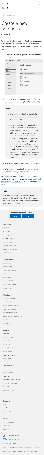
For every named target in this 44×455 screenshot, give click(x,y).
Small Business (7, 358)
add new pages (17, 181)
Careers (5, 404)
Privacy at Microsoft (8, 415)
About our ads (21, 451)
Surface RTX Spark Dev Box (10, 238)
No (28, 216)
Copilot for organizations (9, 242)
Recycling (13, 451)
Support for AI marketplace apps (11, 379)
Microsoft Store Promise (9, 284)
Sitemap (5, 448)
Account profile (7, 263)
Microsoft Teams (7, 351)
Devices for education (9, 302)
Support (5, 8)
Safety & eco (6, 451)
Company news (7, 411)
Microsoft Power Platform (10, 348)
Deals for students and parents (11, 320)
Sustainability (6, 429)
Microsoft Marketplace (9, 387)
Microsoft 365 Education (9, 309)
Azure (4, 369)
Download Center (7, 266)
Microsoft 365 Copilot (9, 355)
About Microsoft (7, 408)
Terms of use (28, 448)
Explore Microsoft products (10, 249)
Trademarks (37, 448)
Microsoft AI (6, 333)
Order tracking (7, 277)
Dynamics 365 (6, 341)
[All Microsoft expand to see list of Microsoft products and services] (3, 3)
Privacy (22, 448)
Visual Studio (6, 394)
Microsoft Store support (9, 270)
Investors (5, 418)
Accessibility (6, 426)
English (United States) (12, 435)
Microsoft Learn (7, 376)
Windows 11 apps (7, 253)
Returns (5, 274)
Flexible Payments (8, 288)
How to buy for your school (10, 312)
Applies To (6, 34)
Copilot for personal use (9, 245)
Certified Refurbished (8, 281)
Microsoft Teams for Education (11, 305)
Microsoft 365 (6, 344)
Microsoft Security (8, 337)
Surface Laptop (7, 231)
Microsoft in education (9, 298)
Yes (15, 216)
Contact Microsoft (14, 448)
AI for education (7, 323)
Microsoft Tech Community (10, 383)
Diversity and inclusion (9, 422)
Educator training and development (12, 316)
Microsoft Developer (8, 372)
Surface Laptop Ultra (8, 235)
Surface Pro (6, 228)
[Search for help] (8, 3)
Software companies (8, 390)
